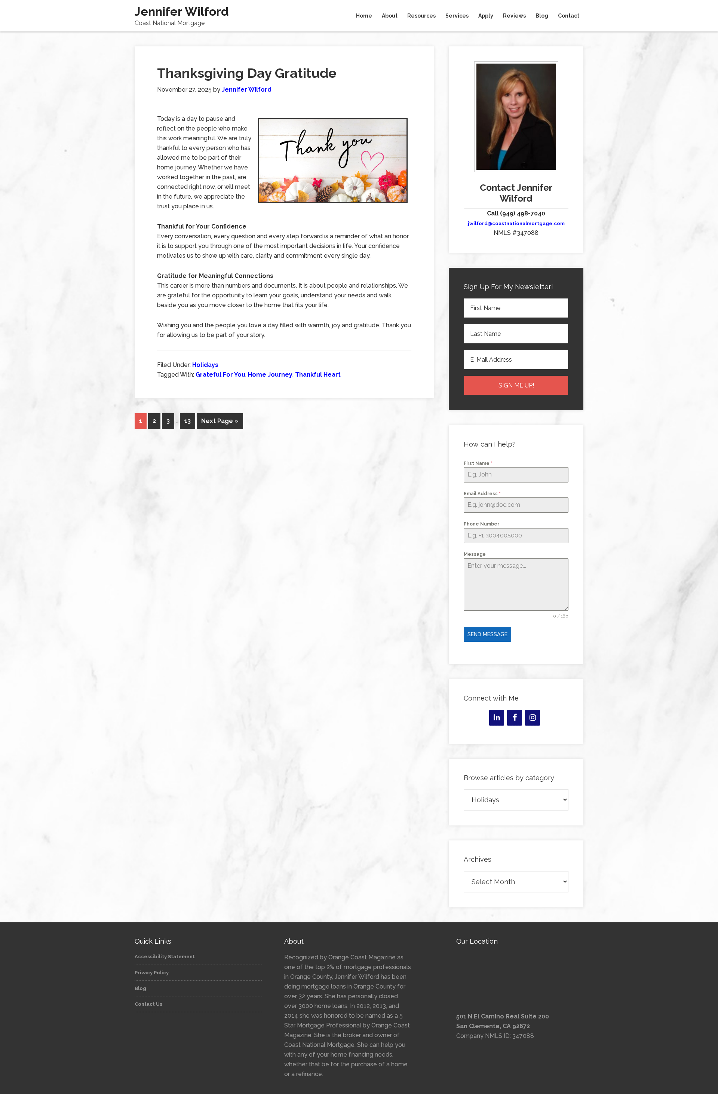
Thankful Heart (318, 374)
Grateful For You (220, 374)
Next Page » (220, 421)
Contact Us (148, 1004)
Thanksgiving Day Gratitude (247, 73)
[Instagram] (532, 718)
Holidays (205, 364)
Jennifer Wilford (182, 11)
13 (187, 421)
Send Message (487, 634)
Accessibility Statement (165, 956)
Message (475, 554)
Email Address (482, 493)
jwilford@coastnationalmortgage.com (516, 223)
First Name (478, 463)
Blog (140, 988)
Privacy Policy (152, 972)
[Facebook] (514, 718)
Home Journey (270, 374)
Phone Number (481, 524)
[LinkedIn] (496, 718)
